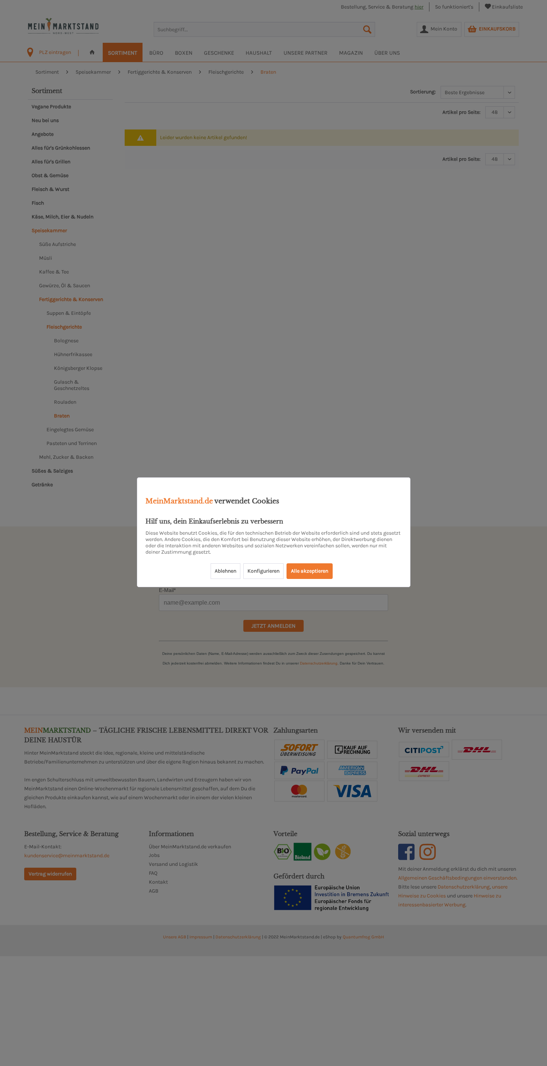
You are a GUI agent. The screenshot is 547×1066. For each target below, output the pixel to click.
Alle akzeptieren (309, 571)
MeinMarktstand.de (179, 501)
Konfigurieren (263, 571)
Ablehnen (225, 571)
